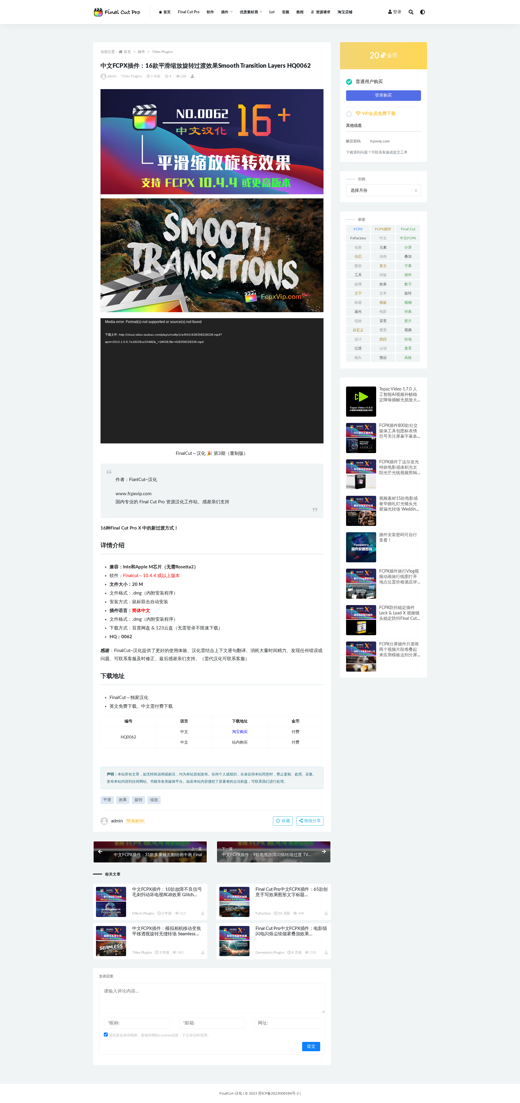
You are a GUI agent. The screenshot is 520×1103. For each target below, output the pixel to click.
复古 (383, 266)
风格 (408, 357)
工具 (358, 275)
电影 (383, 311)
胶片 (408, 321)
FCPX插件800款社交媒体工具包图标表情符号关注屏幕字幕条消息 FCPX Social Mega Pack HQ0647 (398, 436)
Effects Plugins (143, 913)
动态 (358, 256)
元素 (383, 247)
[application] (212, 381)
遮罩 (408, 348)
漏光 (358, 311)
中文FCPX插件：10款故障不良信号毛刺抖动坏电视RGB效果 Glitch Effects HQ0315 (167, 895)
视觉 (383, 330)
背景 (383, 321)
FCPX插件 (383, 229)
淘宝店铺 (345, 12)
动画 (383, 256)
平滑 (107, 800)
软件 (210, 12)
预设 (383, 357)
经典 (408, 311)
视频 (408, 330)
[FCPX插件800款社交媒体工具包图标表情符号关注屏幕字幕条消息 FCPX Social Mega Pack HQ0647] (361, 438)
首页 (167, 12)
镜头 (358, 357)
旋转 (138, 800)
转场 (408, 339)
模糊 (408, 302)
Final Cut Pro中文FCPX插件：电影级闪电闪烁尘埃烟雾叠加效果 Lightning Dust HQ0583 (291, 934)
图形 (358, 266)
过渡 (358, 348)
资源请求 (323, 12)
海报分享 (312, 821)
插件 (141, 52)
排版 (383, 275)
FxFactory (263, 913)
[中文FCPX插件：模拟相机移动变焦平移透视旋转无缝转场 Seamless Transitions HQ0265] (111, 941)
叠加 (408, 256)
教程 (300, 12)
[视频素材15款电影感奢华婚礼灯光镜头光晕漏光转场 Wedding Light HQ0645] (361, 511)
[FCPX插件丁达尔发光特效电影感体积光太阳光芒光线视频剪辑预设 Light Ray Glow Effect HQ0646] (361, 474)
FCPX (358, 229)
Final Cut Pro (189, 12)
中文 (383, 238)
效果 (123, 800)
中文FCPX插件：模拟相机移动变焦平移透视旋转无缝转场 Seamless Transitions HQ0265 (166, 934)
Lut (272, 12)
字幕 (408, 266)
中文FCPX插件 (408, 239)
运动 (383, 348)
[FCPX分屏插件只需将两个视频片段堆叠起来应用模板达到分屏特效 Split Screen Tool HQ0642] (361, 657)
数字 (408, 284)
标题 (358, 302)
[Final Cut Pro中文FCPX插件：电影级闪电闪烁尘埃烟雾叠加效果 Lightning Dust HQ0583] (234, 941)
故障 (358, 284)
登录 (397, 12)
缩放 (154, 800)
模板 (383, 302)
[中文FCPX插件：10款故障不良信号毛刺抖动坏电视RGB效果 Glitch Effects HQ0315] (111, 902)
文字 (358, 293)
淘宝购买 (240, 732)
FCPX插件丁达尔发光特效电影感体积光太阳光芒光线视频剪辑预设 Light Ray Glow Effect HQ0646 (399, 473)
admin (111, 76)
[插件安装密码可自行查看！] (361, 547)
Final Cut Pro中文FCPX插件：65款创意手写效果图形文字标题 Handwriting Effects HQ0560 (291, 895)
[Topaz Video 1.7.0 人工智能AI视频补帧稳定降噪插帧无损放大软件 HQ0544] (361, 402)
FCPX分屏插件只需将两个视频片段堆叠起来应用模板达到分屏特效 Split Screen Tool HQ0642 (399, 655)
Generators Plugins (269, 952)
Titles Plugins (162, 52)
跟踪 (383, 339)
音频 (285, 12)
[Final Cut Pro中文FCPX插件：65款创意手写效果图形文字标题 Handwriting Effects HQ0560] (234, 902)
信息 (358, 247)
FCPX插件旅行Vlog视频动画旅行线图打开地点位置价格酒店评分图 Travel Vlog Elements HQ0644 (399, 582)
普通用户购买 (369, 81)
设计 (358, 339)
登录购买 (383, 95)
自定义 (358, 330)
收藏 (285, 821)
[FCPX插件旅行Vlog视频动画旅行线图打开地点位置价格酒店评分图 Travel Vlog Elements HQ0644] (361, 584)
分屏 (408, 247)
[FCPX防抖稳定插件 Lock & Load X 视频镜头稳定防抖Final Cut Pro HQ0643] (361, 620)
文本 (383, 293)
